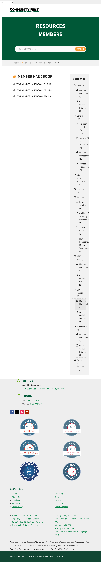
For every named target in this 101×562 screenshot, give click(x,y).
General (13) (80, 117)
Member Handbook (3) (83, 93)
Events (57, 497)
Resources (17, 62)
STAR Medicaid (39, 62)
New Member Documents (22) (81, 179)
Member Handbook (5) (83, 337)
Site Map (60, 556)
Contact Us (59, 503)
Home (14, 493)
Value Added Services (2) (82, 317)
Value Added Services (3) (82, 106)
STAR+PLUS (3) (82, 328)
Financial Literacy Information (24, 515)
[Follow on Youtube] (27, 412)
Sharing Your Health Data (65, 528)
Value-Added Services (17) (80, 365)
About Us (16, 497)
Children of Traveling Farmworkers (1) (85, 218)
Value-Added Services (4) (82, 350)
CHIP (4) (80, 85)
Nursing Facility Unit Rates (65, 515)
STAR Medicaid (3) (80, 293)
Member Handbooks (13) (84, 155)
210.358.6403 (33, 400)
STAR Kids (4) (80, 258)
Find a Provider (61, 493)
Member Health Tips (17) (83, 128)
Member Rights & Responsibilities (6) (86, 143)
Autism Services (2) (82, 230)
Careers (58, 500)
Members (27, 62)
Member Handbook (55, 62)
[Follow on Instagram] (22, 412)
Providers (16, 503)
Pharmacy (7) (81, 191)
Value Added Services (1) (82, 280)
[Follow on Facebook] (12, 412)
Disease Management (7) (85, 167)
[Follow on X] (17, 412)
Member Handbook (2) (83, 267)
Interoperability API (63, 525)
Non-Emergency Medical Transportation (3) (85, 245)
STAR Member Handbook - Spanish (34, 96)
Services (80, 197)
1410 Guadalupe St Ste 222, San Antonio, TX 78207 (43, 388)
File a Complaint (61, 506)
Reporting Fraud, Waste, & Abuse (25, 518)
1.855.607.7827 (36, 404)
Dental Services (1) (82, 205)
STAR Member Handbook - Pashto (34, 90)
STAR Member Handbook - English (34, 84)
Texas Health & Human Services (25, 525)
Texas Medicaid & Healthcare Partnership (29, 522)
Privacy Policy (17, 506)
